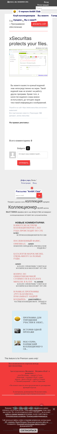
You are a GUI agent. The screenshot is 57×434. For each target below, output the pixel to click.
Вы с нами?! (30, 19)
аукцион (46, 201)
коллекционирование (17, 215)
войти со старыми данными (14, 414)
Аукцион (17, 19)
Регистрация (43, 4)
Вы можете (43, 15)
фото (26, 212)
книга (23, 202)
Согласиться (28, 430)
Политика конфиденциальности (37, 416)
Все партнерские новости (19, 113)
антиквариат (46, 212)
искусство (36, 211)
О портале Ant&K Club (29, 11)
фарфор (20, 212)
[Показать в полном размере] (28, 76)
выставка (11, 211)
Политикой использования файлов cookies (31, 424)
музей (40, 207)
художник (17, 202)
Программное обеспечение (17, 25)
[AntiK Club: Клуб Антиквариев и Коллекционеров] (15, 11)
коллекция (34, 201)
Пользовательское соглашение (16, 416)
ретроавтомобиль (41, 215)
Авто (33, 215)
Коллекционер (22, 207)
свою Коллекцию (23, 375)
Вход (47, 2)
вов (30, 212)
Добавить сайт (39, 24)
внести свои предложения (28, 385)
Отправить (23, 163)
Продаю (11, 202)
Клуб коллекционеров (24, 15)
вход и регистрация (35, 410)
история (28, 215)
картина (46, 208)
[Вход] (28, 148)
